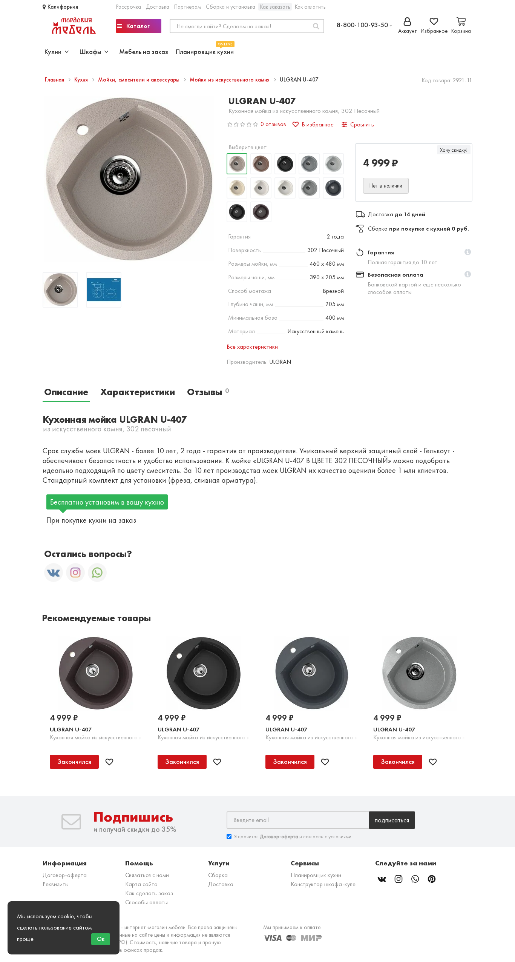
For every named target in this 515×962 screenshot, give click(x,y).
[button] (467, 252)
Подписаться (392, 820)
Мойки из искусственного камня (230, 79)
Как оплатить (310, 7)
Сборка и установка (230, 7)
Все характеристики (252, 347)
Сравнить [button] (362, 124)
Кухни (54, 51)
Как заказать (275, 7)
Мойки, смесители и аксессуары (139, 79)
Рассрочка (128, 7)
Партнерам (187, 7)
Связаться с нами (147, 875)
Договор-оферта (65, 875)
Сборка (218, 875)
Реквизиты (56, 884)
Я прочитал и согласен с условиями (292, 836)
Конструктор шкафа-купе (323, 884)
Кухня (81, 79)
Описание (66, 392)
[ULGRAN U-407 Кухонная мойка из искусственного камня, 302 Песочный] (60, 291)
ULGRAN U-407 (71, 729)
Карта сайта (141, 884)
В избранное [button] (318, 124)
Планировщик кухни (205, 51)
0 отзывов (273, 124)
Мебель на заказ (143, 51)
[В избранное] (109, 762)
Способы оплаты (146, 902)
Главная (55, 79)
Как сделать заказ (149, 893)
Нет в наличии (385, 185)
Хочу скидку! (453, 149)
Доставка (157, 7)
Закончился (74, 761)
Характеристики (137, 392)
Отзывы (208, 392)
